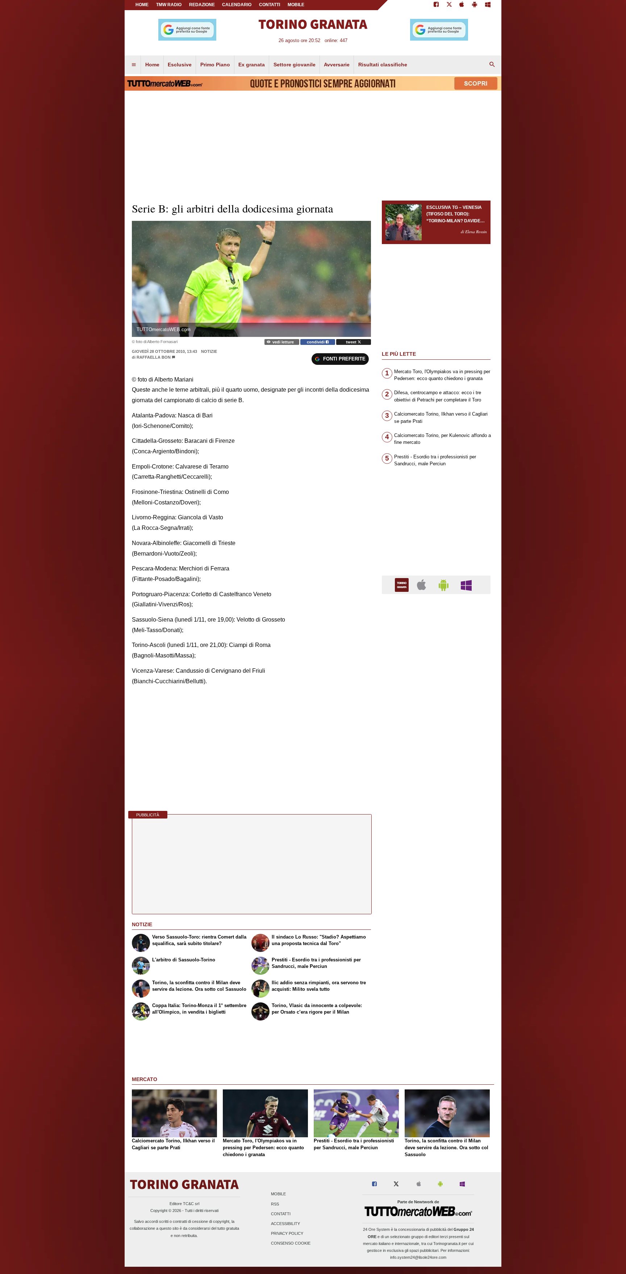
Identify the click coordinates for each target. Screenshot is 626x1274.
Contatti (281, 1214)
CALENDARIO (236, 5)
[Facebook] (436, 5)
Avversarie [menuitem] (337, 64)
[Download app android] (475, 5)
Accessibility (285, 1224)
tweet (352, 342)
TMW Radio (168, 5)
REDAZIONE (202, 5)
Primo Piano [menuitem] (215, 64)
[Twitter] (449, 5)
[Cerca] (492, 64)
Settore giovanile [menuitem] (295, 64)
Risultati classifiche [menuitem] (382, 64)
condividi (316, 342)
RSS (275, 1204)
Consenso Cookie (290, 1243)
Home (142, 5)
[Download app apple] (462, 5)
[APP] (403, 584)
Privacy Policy (287, 1234)
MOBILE (296, 5)
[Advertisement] (436, 881)
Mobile (278, 1194)
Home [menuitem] (152, 64)
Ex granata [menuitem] (251, 64)
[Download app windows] (488, 5)
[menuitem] (133, 64)
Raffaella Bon (154, 357)
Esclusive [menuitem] (180, 64)
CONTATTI (269, 5)
